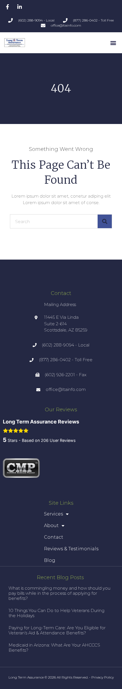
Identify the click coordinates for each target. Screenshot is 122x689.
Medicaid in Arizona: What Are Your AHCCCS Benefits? (54, 647)
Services (53, 514)
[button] (113, 42)
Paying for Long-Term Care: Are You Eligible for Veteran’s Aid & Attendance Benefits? (57, 630)
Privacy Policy (102, 677)
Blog (49, 560)
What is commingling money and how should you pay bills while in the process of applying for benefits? (59, 593)
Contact (53, 537)
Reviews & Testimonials (71, 548)
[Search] (105, 221)
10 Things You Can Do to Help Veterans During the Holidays (56, 613)
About (51, 525)
